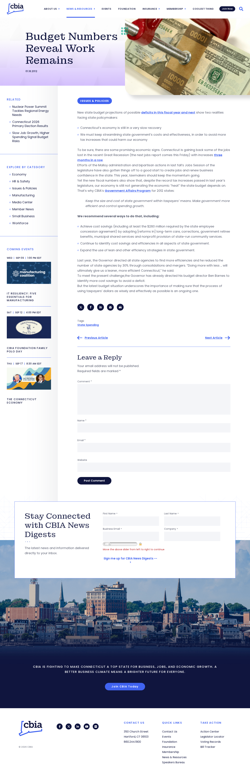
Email (81, 440)
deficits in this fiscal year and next (168, 112)
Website (82, 460)
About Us (50, 9)
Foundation (127, 9)
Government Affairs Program (128, 191)
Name (81, 420)
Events (106, 9)
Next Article (213, 338)
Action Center (209, 732)
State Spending (88, 325)
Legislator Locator (212, 737)
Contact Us (169, 732)
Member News (23, 209)
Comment (84, 381)
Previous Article (96, 338)
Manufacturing (23, 195)
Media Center (22, 202)
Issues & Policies (24, 188)
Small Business (23, 216)
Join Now (227, 8)
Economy (19, 174)
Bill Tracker (207, 747)
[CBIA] (15, 9)
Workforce (20, 223)
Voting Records (210, 742)
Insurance (150, 9)
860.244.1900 (132, 742)
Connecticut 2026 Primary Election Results (30, 124)
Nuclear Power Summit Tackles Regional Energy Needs (30, 111)
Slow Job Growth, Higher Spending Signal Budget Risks (30, 137)
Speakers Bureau (173, 762)
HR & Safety (21, 181)
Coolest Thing (203, 9)
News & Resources (79, 9)
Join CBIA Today (125, 686)
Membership (175, 9)
